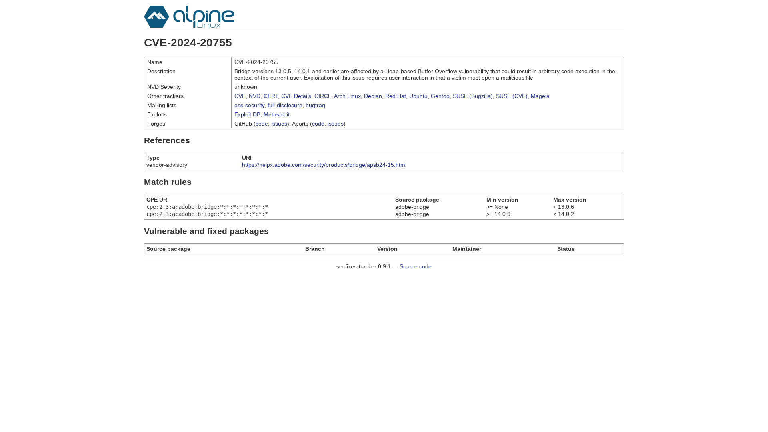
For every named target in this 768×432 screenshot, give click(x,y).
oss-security (249, 105)
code (262, 123)
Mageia (540, 96)
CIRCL (322, 96)
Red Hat (395, 96)
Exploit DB (247, 114)
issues (279, 123)
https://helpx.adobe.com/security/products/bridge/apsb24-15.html (324, 165)
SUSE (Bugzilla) (473, 96)
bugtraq (315, 105)
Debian (373, 96)
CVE (240, 96)
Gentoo (440, 96)
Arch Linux (347, 96)
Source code (416, 266)
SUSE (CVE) (512, 96)
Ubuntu (418, 96)
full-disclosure (285, 105)
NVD (254, 96)
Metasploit (277, 114)
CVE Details (296, 96)
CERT (271, 96)
